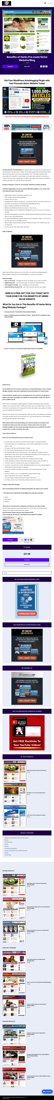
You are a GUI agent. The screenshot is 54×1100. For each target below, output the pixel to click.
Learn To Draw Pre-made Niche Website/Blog (39, 982)
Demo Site (27, 66)
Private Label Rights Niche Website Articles (16, 850)
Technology (8, 855)
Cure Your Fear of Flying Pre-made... (36, 815)
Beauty (6, 840)
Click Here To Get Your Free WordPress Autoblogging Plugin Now (27, 116)
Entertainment (8, 842)
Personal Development (11, 848)
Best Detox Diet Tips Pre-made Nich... (37, 770)
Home (13, 54)
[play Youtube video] (27, 100)
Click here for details (36, 274)
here (27, 227)
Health (27, 63)
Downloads (18, 54)
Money (6, 846)
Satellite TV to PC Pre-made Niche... (36, 792)
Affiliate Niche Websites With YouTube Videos (17, 838)
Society (6, 852)
